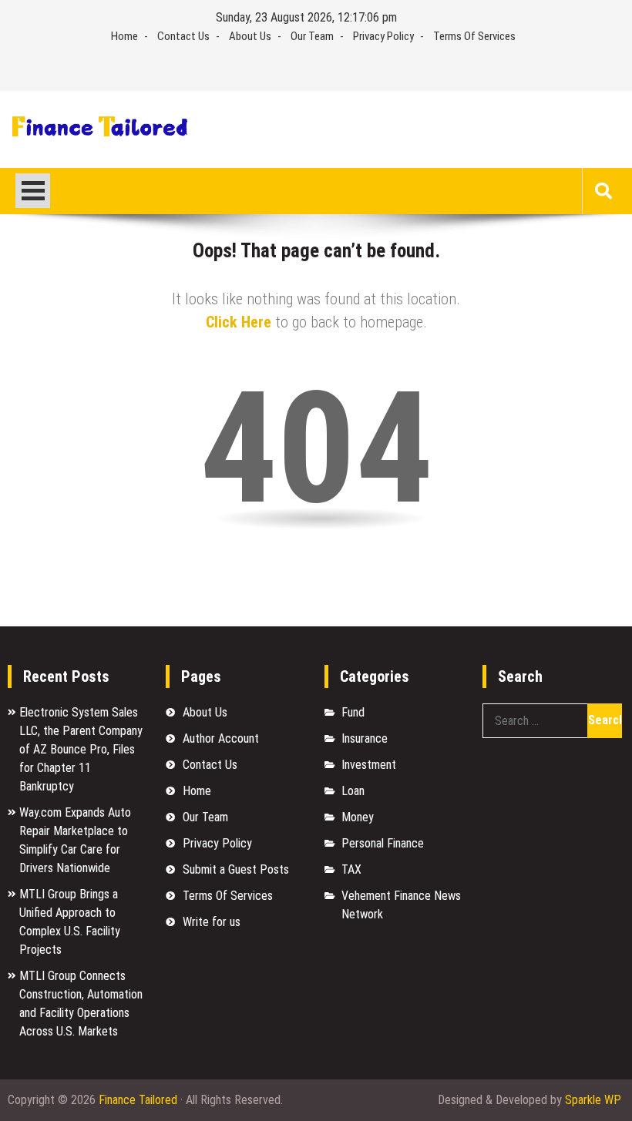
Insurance (364, 738)
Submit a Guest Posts (236, 869)
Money (357, 817)
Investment (368, 764)
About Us (250, 36)
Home (124, 36)
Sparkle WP (593, 1099)
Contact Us (183, 36)
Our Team (312, 36)
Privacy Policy (383, 36)
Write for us (211, 922)
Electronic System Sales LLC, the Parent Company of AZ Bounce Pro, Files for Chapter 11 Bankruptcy (81, 749)
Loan (353, 791)
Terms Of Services (474, 36)
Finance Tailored (138, 1099)
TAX (351, 869)
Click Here (238, 322)
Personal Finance (382, 843)
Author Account (221, 738)
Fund (353, 712)
